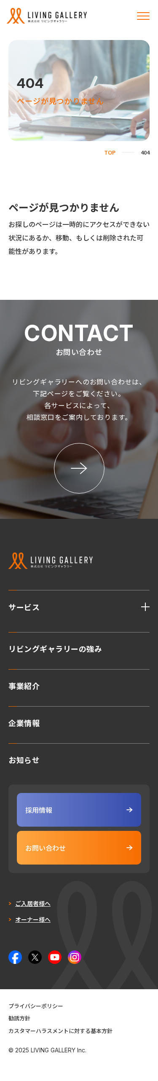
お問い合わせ (45, 848)
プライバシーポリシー (35, 1006)
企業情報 (24, 721)
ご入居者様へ (33, 903)
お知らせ (24, 758)
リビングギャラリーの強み (55, 647)
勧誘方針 (19, 1018)
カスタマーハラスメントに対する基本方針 (60, 1031)
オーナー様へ (33, 919)
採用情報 (38, 810)
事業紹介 (24, 684)
